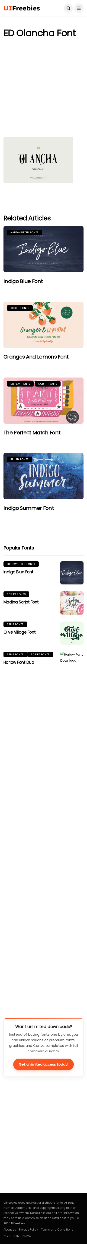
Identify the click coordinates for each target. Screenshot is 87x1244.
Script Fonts (19, 308)
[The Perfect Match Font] (43, 401)
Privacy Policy (28, 1229)
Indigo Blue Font (23, 281)
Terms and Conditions (57, 1229)
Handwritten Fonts (24, 232)
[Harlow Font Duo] (72, 825)
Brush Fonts (19, 459)
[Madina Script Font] (72, 603)
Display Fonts (20, 384)
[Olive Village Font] (72, 633)
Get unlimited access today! (43, 1064)
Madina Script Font (21, 602)
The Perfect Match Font (31, 432)
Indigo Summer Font (28, 508)
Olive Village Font (19, 632)
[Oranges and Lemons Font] (43, 325)
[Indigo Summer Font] (43, 476)
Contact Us (11, 1236)
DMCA (27, 1236)
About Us (9, 1229)
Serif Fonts (15, 624)
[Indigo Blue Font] (43, 249)
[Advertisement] (43, 88)
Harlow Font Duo (18, 662)
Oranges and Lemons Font (36, 356)
